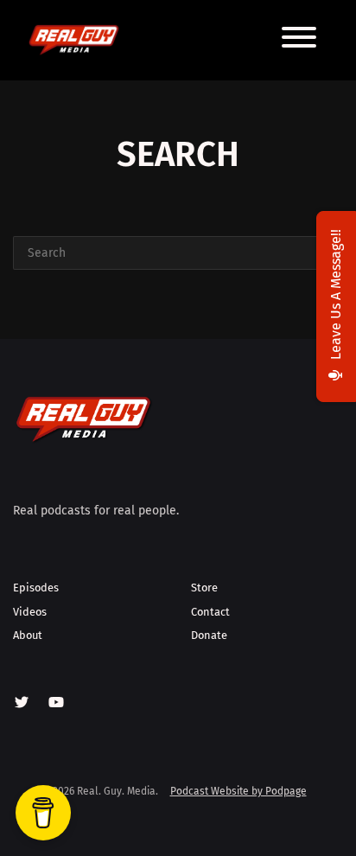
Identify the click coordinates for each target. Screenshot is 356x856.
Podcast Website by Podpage (238, 791)
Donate (209, 635)
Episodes (36, 587)
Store (204, 587)
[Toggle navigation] (299, 40)
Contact (210, 611)
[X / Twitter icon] (21, 703)
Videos (30, 611)
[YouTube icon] (56, 703)
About (27, 635)
